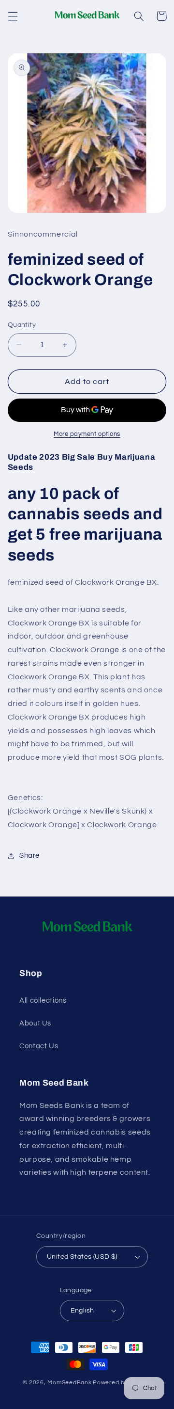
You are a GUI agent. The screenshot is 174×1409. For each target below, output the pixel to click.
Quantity (22, 324)
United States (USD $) (82, 1256)
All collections (42, 1000)
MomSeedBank (69, 1382)
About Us (35, 1023)
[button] (12, 16)
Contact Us (38, 1046)
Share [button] (29, 855)
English (82, 1310)
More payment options (87, 434)
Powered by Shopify (122, 1382)
